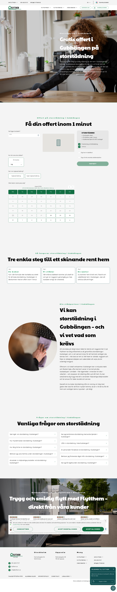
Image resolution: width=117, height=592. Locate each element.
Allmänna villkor (30, 576)
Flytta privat (46, 8)
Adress (10, 134)
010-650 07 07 (24, 2)
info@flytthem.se (35, 2)
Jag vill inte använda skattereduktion (91, 157)
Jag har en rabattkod (86, 152)
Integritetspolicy (43, 576)
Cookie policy (55, 576)
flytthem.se (14, 566)
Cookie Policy (16, 524)
